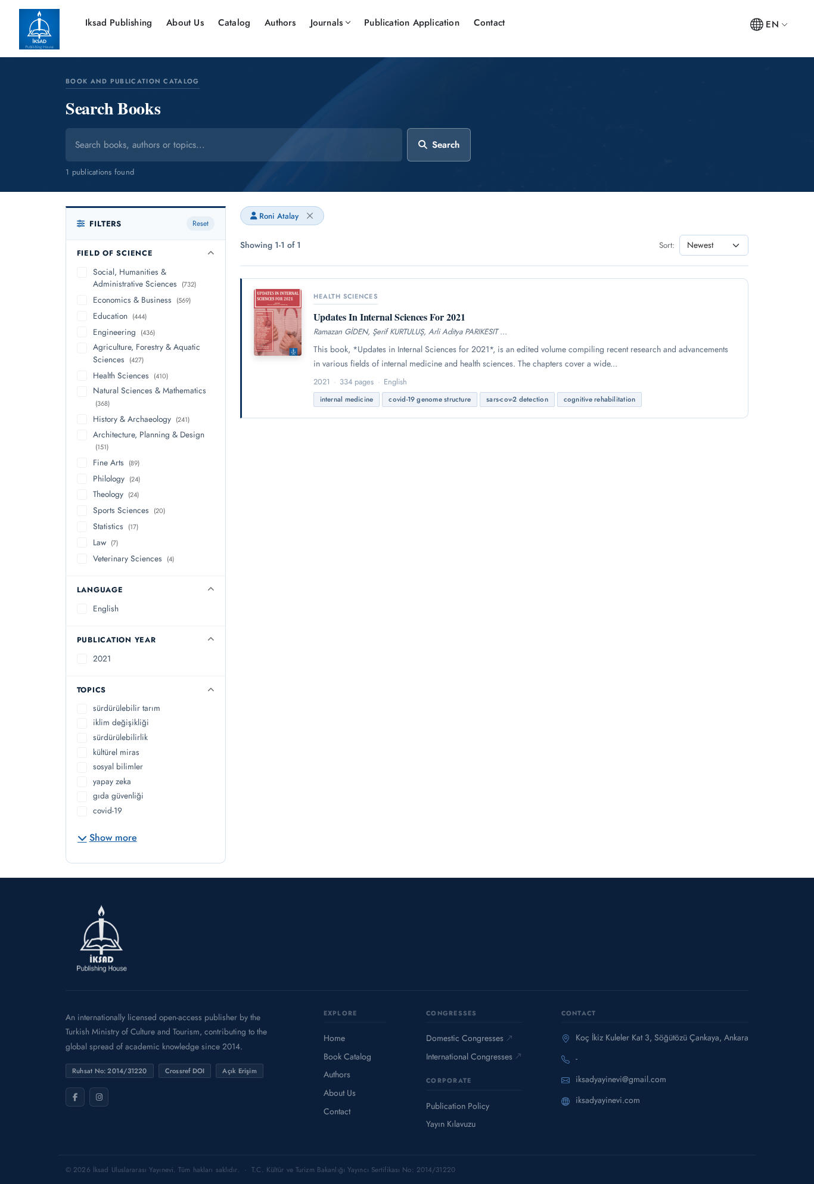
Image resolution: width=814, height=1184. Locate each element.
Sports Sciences (129, 510)
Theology (116, 494)
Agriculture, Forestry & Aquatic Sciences (146, 353)
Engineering (124, 332)
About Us (185, 22)
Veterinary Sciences (133, 558)
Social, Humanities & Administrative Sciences (144, 278)
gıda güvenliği (118, 795)
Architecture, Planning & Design (148, 440)
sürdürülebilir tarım (126, 708)
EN (772, 24)
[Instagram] (98, 1097)
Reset (200, 223)
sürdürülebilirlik (120, 737)
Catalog (234, 22)
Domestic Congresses (465, 1038)
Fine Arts (116, 462)
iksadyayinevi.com (608, 1100)
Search (445, 144)
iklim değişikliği (121, 722)
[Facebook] (75, 1097)
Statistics (115, 526)
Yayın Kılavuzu (451, 1124)
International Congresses (469, 1056)
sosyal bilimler (118, 766)
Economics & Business (142, 300)
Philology (116, 478)
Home (334, 1038)
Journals (326, 22)
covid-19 (107, 810)
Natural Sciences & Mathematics (149, 396)
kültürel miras (116, 752)
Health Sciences (130, 375)
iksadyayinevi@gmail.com (621, 1079)
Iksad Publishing (118, 22)
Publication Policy (457, 1106)
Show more (113, 837)
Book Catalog (347, 1056)
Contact (489, 22)
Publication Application (411, 22)
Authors (280, 22)
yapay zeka (112, 781)
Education (120, 316)
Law (105, 542)
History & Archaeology (141, 419)
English (106, 608)
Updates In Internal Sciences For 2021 (389, 317)
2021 (102, 658)
